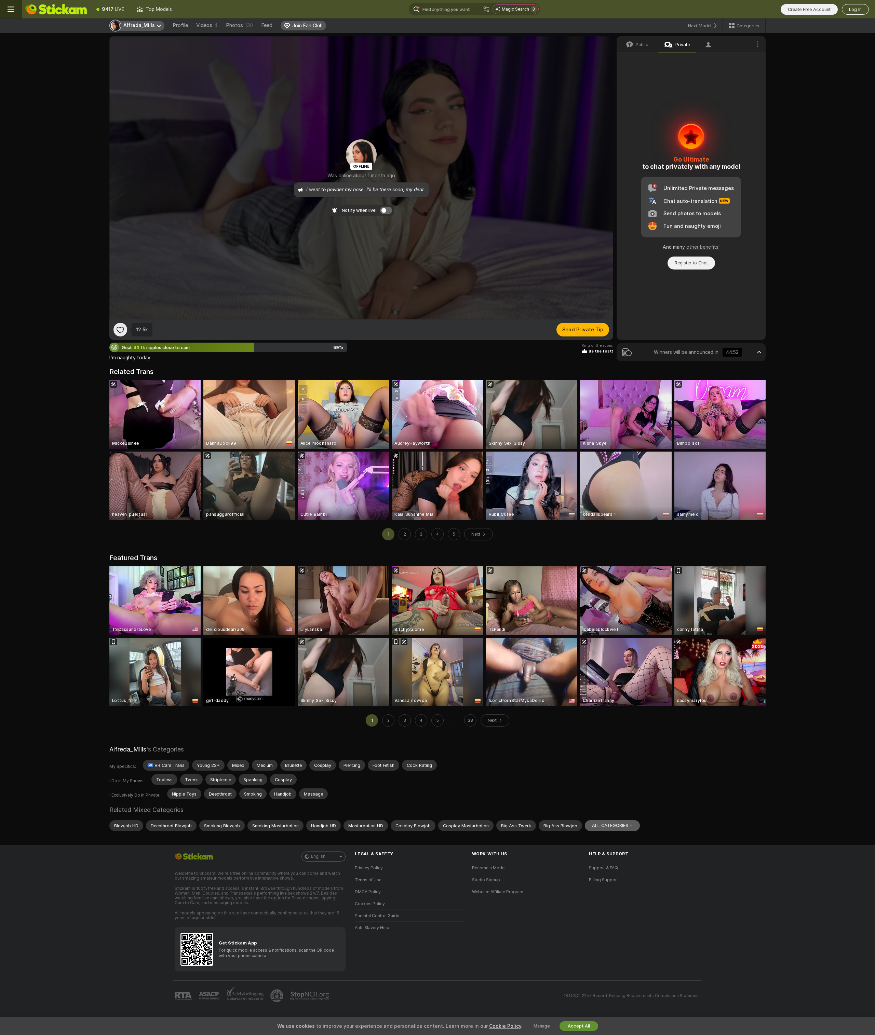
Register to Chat (691, 262)
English (318, 856)
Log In (855, 9)
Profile (180, 25)
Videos (207, 25)
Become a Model (489, 868)
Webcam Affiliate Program (497, 891)
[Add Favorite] (120, 329)
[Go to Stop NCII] (310, 996)
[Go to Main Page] (56, 9)
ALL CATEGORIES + (612, 825)
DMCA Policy (368, 891)
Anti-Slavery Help (372, 927)
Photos (239, 25)
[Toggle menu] (11, 9)
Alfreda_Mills (127, 749)
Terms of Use (368, 880)
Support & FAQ (603, 868)
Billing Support (603, 880)
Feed (266, 25)
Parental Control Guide (377, 915)
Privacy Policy (369, 868)
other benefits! (702, 247)
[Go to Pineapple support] (277, 995)
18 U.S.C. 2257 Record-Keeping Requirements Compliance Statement (632, 995)
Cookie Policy (505, 1026)
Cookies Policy (370, 903)
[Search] (486, 9)
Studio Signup (486, 880)
